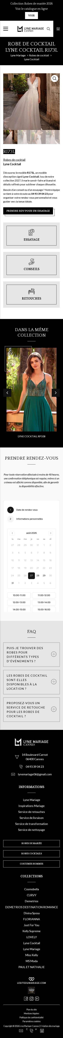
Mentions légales (31, 1013)
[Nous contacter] (21, 1031)
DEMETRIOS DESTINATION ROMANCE (31, 907)
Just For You (31, 925)
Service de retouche (31, 812)
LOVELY (31, 937)
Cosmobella (31, 889)
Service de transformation (31, 824)
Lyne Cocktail (12, 164)
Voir (31, 15)
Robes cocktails (31, 853)
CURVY (31, 895)
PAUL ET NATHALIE (31, 967)
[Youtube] (37, 999)
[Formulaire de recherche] (48, 29)
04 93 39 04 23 (35, 766)
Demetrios (31, 901)
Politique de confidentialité (31, 1017)
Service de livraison (32, 818)
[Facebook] (26, 999)
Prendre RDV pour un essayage (28, 210)
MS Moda (32, 961)
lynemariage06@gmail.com (35, 774)
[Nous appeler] (31, 1031)
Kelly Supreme (31, 931)
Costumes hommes (31, 864)
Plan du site (31, 1009)
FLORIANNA (31, 919)
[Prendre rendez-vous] (58, 29)
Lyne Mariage (31, 800)
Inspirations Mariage (31, 806)
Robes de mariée (31, 843)
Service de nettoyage (31, 830)
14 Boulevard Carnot (35, 754)
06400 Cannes (35, 759)
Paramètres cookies (32, 1021)
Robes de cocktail (14, 160)
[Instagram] (31, 999)
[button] (56, 393)
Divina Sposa (32, 913)
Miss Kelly (31, 955)
